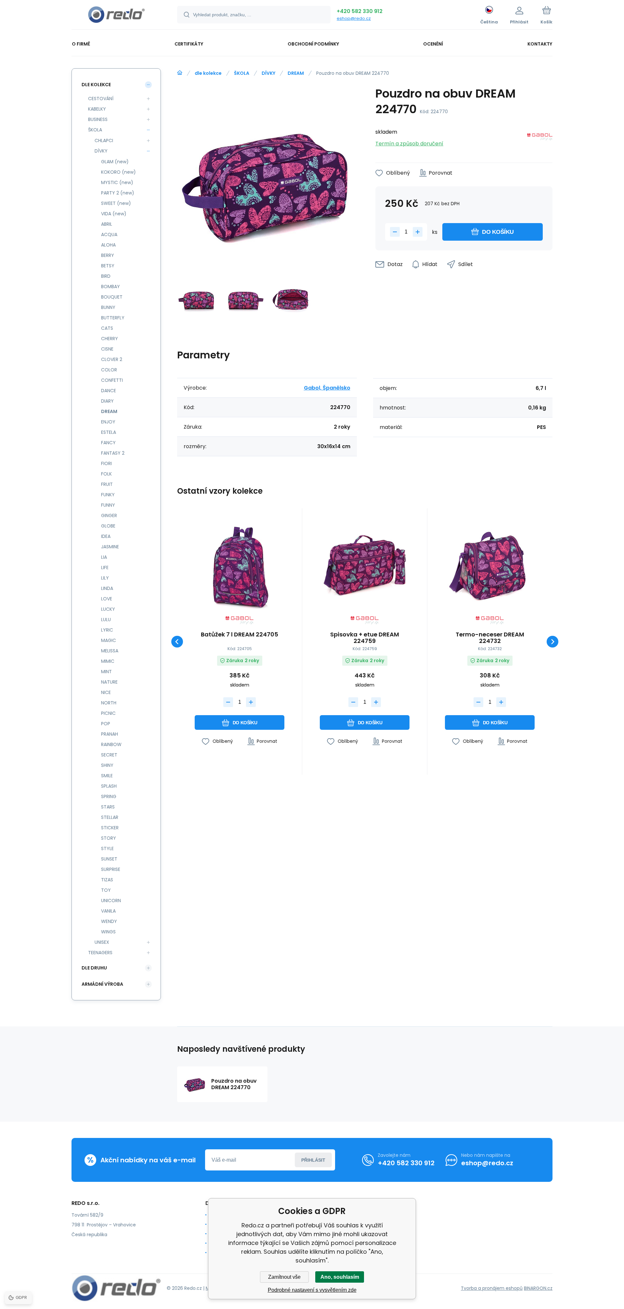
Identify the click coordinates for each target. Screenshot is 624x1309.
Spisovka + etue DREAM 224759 (364, 637)
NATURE (109, 682)
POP (105, 723)
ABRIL (106, 224)
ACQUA (109, 234)
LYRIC (107, 630)
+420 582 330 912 (360, 11)
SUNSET (109, 859)
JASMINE (110, 546)
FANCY (108, 442)
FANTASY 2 (112, 453)
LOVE (106, 598)
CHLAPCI (104, 140)
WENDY (109, 921)
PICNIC (108, 713)
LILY (105, 578)
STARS (108, 807)
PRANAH (109, 734)
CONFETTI (112, 380)
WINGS (108, 931)
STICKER (110, 827)
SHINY (107, 765)
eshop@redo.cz (354, 18)
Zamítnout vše (284, 1277)
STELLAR (109, 817)
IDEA (105, 536)
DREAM (296, 73)
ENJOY (108, 422)
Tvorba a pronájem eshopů (492, 1288)
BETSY (107, 265)
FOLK (106, 474)
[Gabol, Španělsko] (539, 138)
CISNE (107, 349)
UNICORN (111, 900)
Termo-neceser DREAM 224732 (490, 637)
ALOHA (108, 245)
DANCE (108, 390)
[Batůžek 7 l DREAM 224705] (239, 564)
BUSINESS (98, 119)
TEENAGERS (100, 952)
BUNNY (108, 307)
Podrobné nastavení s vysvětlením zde (312, 1290)
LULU (106, 619)
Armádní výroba (102, 984)
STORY (108, 838)
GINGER (109, 515)
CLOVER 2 (111, 359)
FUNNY (108, 505)
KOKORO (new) (118, 172)
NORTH (108, 703)
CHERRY (109, 338)
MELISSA (109, 651)
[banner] (116, 15)
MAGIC (108, 640)
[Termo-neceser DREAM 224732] (490, 564)
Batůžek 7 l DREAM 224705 (239, 634)
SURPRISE (110, 869)
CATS (107, 328)
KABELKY (97, 109)
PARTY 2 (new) (117, 193)
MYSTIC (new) (117, 182)
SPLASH (109, 786)
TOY (106, 890)
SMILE (107, 775)
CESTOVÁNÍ (100, 98)
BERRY (107, 255)
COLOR (109, 370)
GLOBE (108, 526)
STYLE (107, 848)
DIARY (107, 401)
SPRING (108, 796)
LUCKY (108, 609)
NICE (106, 692)
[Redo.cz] (179, 72)
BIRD (105, 276)
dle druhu (94, 968)
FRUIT (107, 484)
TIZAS (107, 879)
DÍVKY (268, 73)
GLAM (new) (115, 161)
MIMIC (107, 661)
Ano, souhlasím (339, 1277)
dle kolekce (208, 73)
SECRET (109, 755)
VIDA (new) (113, 213)
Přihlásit (313, 1160)
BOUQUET (112, 297)
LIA (104, 557)
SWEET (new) (116, 203)
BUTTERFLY (112, 317)
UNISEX (102, 942)
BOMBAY (110, 286)
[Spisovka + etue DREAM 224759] (365, 564)
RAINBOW (111, 744)
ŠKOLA (241, 73)
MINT (106, 671)
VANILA (108, 911)
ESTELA (108, 432)
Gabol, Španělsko (327, 388)
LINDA (107, 588)
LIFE (105, 567)
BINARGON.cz (538, 1288)
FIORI (106, 463)
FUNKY (108, 494)
